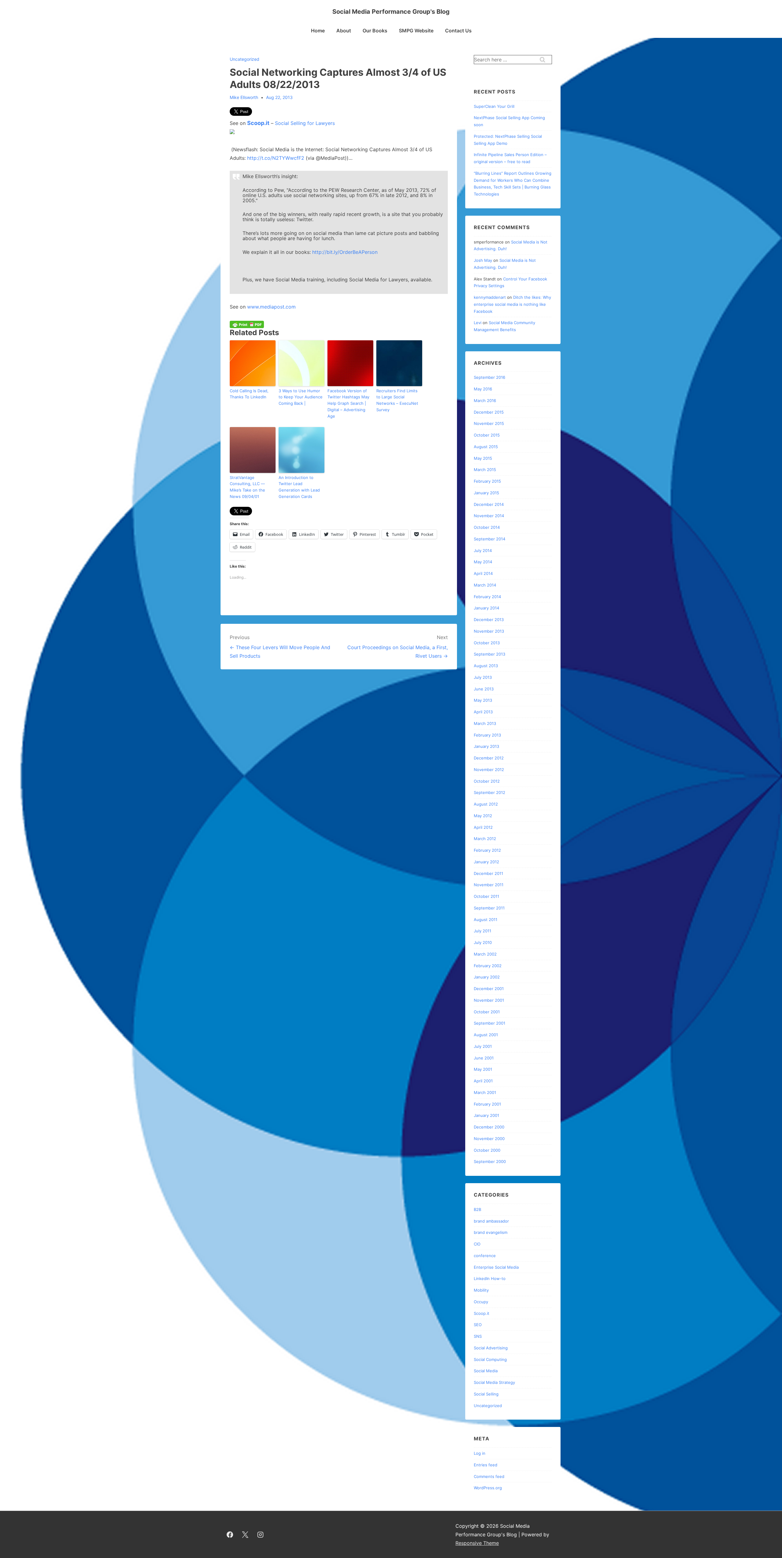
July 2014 (483, 550)
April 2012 (483, 827)
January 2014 (486, 607)
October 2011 (486, 896)
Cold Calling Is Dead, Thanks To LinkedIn (249, 394)
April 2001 (483, 1080)
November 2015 (489, 423)
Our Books (375, 30)
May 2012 (483, 815)
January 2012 (486, 861)
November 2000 (489, 1138)
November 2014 (489, 515)
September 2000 (490, 1161)
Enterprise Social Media (496, 1267)
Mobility (481, 1290)
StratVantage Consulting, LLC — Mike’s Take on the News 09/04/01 (247, 487)
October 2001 (487, 1011)
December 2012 (489, 757)
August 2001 (486, 1034)
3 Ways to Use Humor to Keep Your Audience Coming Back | (301, 397)
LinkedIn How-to (490, 1278)
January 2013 (486, 746)
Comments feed (489, 1476)
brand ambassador (491, 1221)
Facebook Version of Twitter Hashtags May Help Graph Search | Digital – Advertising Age (348, 403)
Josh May (483, 260)
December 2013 (489, 619)
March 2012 (485, 838)
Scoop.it (258, 123)
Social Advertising (491, 1347)
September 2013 (489, 654)
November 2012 (489, 769)
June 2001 (484, 1057)
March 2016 (485, 400)
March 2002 (485, 954)
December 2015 (489, 412)
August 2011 (485, 919)
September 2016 (489, 377)
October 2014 (487, 527)
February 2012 (487, 850)
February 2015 (487, 481)
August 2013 (486, 665)
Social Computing (490, 1359)
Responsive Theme (477, 1543)
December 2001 (489, 988)
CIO (477, 1244)
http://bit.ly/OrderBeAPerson (345, 252)
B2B (477, 1209)
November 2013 (489, 631)
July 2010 (483, 942)
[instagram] (260, 1534)
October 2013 (487, 642)
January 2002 (487, 977)
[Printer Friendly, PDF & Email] (247, 324)
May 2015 (483, 458)
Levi (477, 322)
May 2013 (483, 700)
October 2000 (487, 1150)
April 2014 (483, 573)
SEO (478, 1324)
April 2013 (483, 711)
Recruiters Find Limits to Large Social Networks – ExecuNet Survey (397, 400)
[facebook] (230, 1534)
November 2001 (489, 1000)
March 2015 (485, 469)
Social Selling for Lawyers (305, 123)
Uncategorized (244, 59)
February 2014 (487, 596)
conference (485, 1255)
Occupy (481, 1301)
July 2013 (483, 677)
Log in (479, 1453)
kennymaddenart (490, 297)
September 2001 (489, 1023)
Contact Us (458, 30)
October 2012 (487, 781)
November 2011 (488, 884)
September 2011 (489, 907)
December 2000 (489, 1127)
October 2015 (487, 435)
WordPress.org (488, 1487)
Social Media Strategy (494, 1382)
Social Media (486, 1370)
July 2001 (483, 1046)
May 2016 (483, 388)
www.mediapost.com (271, 307)
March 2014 (485, 585)
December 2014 (489, 504)
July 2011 (482, 930)
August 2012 (486, 804)
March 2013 (485, 723)
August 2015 (486, 446)
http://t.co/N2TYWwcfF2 (275, 158)
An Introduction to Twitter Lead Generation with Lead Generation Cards (299, 487)
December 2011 (488, 873)
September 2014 (489, 538)
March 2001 (485, 1092)
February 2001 (487, 1104)
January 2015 (486, 492)
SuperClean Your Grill (494, 106)
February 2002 (488, 965)
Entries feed (485, 1464)
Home (318, 30)
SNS (478, 1336)
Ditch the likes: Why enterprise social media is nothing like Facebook (512, 304)
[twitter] (245, 1534)
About (343, 30)
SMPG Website (416, 30)
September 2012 (489, 792)
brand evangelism (490, 1232)
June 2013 (484, 688)
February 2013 (487, 735)
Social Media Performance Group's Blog (391, 11)
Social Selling (486, 1394)
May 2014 (483, 561)
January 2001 (486, 1115)
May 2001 (483, 1069)
